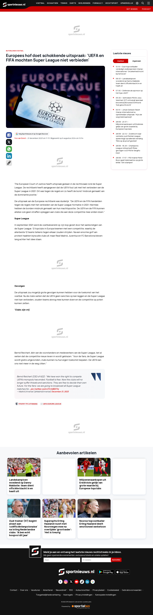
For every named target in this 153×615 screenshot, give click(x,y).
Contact (13, 590)
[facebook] (9, 135)
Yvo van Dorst (20, 138)
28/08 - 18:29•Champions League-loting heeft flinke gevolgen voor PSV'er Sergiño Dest (128, 149)
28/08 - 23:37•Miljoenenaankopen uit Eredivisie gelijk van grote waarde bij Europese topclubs (129, 125)
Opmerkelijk (126, 3)
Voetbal (40, 3)
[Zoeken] (142, 3)
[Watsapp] (9, 149)
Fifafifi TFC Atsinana (28, 404)
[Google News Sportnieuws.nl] (93, 582)
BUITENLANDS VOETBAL (15, 51)
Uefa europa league (52, 404)
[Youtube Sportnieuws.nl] (76, 582)
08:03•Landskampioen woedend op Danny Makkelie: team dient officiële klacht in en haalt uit (129, 82)
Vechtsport (111, 3)
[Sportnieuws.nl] (14, 4)
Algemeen (136, 61)
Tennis (63, 3)
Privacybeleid (98, 590)
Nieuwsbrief (61, 590)
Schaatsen (52, 3)
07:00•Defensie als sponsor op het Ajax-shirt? (129, 91)
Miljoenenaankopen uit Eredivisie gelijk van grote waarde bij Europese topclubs (92, 484)
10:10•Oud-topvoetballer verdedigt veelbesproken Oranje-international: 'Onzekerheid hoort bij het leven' (130, 70)
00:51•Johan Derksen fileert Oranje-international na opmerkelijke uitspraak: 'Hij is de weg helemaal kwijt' (129, 113)
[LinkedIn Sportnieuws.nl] (87, 582)
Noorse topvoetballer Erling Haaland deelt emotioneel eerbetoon (92, 523)
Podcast (146, 9)
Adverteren (48, 590)
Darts (73, 3)
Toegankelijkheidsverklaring (48, 594)
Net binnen (132, 9)
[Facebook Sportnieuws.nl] (60, 582)
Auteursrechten (83, 590)
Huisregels (68, 594)
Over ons (24, 590)
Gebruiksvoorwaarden (132, 590)
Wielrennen (84, 3)
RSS (71, 590)
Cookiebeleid (113, 590)
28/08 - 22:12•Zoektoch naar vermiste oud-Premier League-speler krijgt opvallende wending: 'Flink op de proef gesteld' (129, 137)
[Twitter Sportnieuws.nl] (71, 582)
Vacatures (35, 590)
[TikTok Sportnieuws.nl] (82, 582)
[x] (9, 142)
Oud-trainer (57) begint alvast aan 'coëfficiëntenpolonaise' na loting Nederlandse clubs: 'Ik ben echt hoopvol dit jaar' (23, 528)
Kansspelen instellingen (105, 594)
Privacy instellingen (84, 594)
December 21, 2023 (60, 391)
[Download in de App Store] (122, 572)
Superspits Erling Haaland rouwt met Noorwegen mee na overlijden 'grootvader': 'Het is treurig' (58, 526)
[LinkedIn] (9, 156)
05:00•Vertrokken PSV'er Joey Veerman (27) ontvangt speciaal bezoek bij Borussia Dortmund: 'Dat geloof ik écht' (129, 101)
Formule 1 (98, 3)
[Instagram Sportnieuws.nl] (66, 582)
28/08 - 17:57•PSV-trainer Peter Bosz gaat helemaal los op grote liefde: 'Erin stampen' (129, 160)
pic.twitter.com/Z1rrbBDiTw (45, 388)
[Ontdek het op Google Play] (106, 572)
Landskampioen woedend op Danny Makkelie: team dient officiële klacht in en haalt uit (21, 485)
